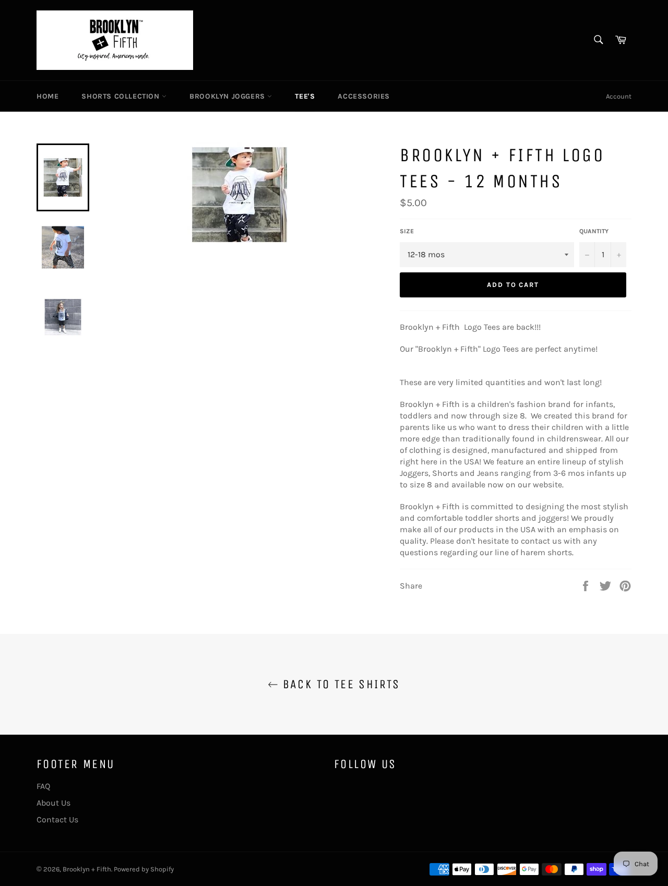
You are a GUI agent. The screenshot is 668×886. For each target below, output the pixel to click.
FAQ (43, 786)
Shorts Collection (121, 96)
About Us (53, 803)
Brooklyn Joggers (228, 96)
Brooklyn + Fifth (87, 869)
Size (407, 231)
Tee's (305, 96)
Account (618, 96)
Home (47, 96)
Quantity (594, 231)
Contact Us (57, 819)
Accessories (364, 96)
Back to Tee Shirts (339, 684)
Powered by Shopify (144, 869)
